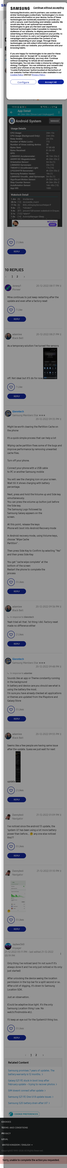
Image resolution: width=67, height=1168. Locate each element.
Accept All (51, 82)
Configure (23, 82)
